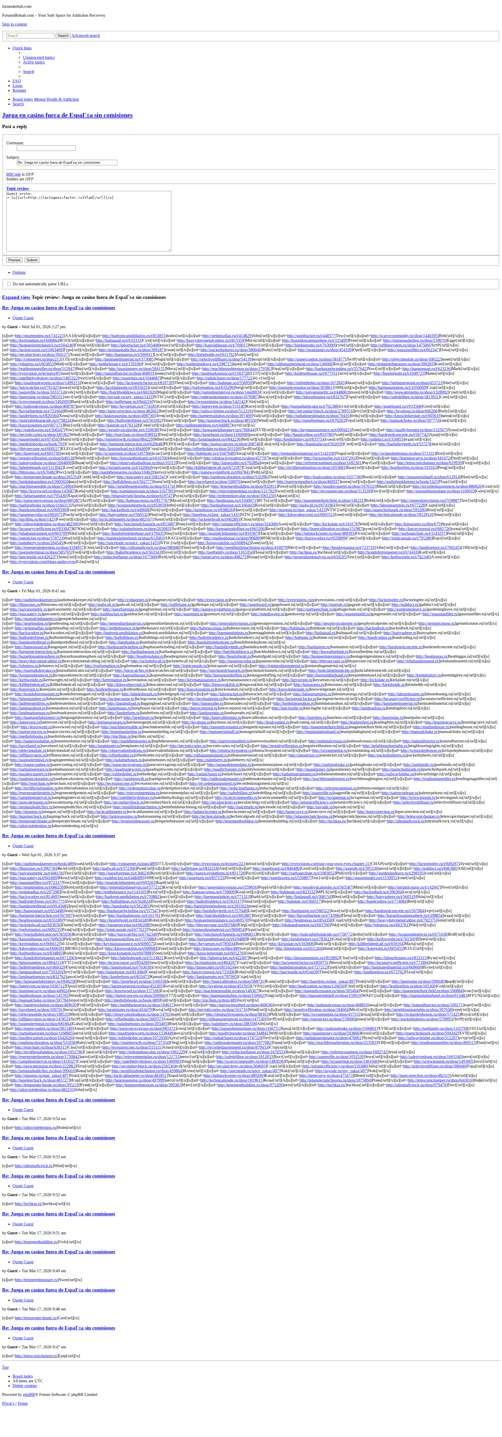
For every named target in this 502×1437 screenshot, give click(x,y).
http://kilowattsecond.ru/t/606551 (305, 514)
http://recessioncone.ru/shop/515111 (131, 1047)
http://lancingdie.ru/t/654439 (294, 972)
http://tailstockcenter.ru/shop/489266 (233, 1075)
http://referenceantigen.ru (336, 788)
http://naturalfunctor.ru (421, 741)
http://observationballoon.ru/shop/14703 (137, 1014)
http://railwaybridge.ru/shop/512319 (221, 411)
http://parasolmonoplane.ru (229, 764)
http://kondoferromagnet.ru (37, 694)
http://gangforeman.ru (121, 609)
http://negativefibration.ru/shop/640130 (42, 458)
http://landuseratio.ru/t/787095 (212, 976)
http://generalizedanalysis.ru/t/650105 (315, 557)
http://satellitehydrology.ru (132, 797)
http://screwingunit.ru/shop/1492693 (40, 401)
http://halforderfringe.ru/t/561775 (37, 901)
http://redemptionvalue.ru (140, 788)
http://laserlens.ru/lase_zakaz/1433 (211, 514)
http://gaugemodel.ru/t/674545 (35, 439)
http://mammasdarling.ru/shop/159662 (233, 995)
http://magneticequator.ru (222, 727)
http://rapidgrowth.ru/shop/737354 (140, 1042)
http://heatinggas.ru (431, 656)
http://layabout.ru (196, 722)
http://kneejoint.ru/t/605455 (380, 948)
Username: (15, 143)
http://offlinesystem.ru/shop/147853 (39, 1019)
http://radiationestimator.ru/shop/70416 (318, 415)
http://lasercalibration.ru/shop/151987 (331, 528)
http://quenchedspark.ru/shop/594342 (427, 1033)
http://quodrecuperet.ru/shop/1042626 (41, 1038)
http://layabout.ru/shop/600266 (412, 411)
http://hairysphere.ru (400, 633)
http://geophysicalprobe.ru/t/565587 (323, 887)
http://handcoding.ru (375, 637)
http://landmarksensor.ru (30, 713)
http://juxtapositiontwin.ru (31, 675)
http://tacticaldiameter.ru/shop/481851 (136, 1075)
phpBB (29, 1394)
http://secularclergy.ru (219, 802)
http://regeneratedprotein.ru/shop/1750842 (44, 1056)
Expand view (16, 297)
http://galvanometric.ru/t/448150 (36, 873)
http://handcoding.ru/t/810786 (308, 434)
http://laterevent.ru (25, 722)
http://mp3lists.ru (117, 736)
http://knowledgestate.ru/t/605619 (413, 415)
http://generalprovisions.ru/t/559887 (430, 500)
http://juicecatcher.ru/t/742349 (132, 934)
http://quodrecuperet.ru (29, 774)
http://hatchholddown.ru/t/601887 (223, 915)
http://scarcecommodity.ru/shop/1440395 (404, 335)
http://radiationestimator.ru (294, 774)
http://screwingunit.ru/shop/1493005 (444, 1061)
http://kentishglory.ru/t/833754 (299, 439)
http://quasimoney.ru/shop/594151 (137, 368)
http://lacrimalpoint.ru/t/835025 (121, 387)
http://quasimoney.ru (313, 769)
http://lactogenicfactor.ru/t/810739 (145, 382)
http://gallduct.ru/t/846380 (435, 868)
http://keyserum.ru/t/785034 (212, 943)
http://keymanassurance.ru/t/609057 (123, 943)
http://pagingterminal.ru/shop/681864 (40, 1023)
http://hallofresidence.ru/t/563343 (134, 552)
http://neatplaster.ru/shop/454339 (325, 350)
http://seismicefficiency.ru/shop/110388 (335, 1066)
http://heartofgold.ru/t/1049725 (399, 373)
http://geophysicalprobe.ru (335, 623)
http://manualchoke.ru (420, 731)
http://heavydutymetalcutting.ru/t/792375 (402, 920)
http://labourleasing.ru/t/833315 (400, 958)
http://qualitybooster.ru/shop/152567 (416, 430)
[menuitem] (39, 57)
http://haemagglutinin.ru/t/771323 (222, 896)
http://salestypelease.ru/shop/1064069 (41, 463)
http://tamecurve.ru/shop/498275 (219, 557)
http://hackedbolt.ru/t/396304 (378, 892)
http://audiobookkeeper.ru (36, 600)
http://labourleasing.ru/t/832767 (320, 397)
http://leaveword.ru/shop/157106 (132, 991)
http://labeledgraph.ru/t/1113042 (36, 467)
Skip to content (14, 24)
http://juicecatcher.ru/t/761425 (34, 387)
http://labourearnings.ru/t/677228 (398, 505)
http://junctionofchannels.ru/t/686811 (225, 934)
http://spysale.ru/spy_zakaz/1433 (125, 397)
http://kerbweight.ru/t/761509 (391, 939)
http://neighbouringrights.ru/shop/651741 (142, 486)
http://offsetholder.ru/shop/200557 (134, 1019)
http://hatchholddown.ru (234, 651)
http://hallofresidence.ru (209, 637)
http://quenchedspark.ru (401, 769)
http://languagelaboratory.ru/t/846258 (45, 981)
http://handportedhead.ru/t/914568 (38, 906)
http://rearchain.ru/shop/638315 (40, 1047)
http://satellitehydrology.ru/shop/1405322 (44, 378)
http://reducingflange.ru (239, 788)
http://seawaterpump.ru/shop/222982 (45, 1066)
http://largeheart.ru (139, 717)
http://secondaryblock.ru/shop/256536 (143, 1066)
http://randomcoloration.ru (31, 778)
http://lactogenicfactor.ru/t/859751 (301, 962)
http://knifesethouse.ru (105, 689)
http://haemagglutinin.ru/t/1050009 (397, 387)
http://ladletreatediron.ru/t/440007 (203, 425)
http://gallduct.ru (405, 604)
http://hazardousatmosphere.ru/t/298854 (410, 915)
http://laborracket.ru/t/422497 (224, 958)
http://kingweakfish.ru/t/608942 (223, 543)
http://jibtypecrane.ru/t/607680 (212, 925)
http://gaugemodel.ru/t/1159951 (371, 878)
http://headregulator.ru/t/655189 (36, 920)
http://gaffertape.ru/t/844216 (129, 401)
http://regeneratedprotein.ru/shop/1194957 (49, 547)
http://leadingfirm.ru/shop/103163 (409, 467)
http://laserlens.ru (313, 717)
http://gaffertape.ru (176, 604)
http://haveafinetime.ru (330, 651)
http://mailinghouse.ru (431, 727)
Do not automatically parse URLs (40, 284)
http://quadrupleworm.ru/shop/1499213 (47, 382)
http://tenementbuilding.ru (237, 821)
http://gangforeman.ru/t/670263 (319, 420)
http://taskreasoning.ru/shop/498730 (124, 415)
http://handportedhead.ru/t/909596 (38, 510)
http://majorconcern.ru (28, 731)
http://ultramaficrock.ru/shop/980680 (150, 547)
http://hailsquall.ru (320, 633)
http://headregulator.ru (146, 656)
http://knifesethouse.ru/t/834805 (36, 953)
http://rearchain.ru (35, 783)
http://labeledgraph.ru (139, 694)
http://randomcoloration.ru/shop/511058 (42, 1042)
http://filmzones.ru (25, 604)
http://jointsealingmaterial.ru (282, 665)
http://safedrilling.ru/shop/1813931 (410, 397)
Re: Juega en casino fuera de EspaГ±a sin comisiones (58, 307)
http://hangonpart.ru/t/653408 (39, 910)
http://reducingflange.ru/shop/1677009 (125, 557)
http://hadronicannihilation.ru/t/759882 (127, 896)
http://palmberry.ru (212, 760)
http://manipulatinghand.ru (318, 731)
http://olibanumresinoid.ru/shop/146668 (299, 364)
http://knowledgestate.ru (289, 689)
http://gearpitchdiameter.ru (36, 618)
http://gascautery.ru (25, 614)
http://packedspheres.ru (387, 755)
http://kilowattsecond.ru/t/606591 (37, 948)
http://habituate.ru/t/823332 (293, 892)
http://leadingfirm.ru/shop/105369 (408, 986)
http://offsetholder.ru (117, 755)
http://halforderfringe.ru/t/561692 (134, 420)
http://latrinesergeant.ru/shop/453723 (412, 382)
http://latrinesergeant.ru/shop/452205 (132, 986)
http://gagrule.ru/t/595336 (357, 868)
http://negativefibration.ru (282, 745)
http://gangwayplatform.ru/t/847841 (221, 472)
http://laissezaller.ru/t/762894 (236, 463)
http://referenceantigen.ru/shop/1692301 (328, 463)
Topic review (17, 188)
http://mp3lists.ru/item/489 (214, 1000)
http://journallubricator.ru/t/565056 (43, 934)
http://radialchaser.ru (204, 774)
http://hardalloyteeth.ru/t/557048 (220, 910)
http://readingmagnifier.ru (434, 778)
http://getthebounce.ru (118, 628)
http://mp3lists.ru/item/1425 (32, 519)
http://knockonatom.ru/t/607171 (36, 425)
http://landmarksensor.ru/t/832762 (37, 976)
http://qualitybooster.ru (222, 769)
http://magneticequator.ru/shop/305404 (326, 991)
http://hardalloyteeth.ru (224, 647)
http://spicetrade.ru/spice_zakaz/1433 (128, 543)
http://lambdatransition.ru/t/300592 (38, 481)
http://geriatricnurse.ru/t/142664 (125, 467)
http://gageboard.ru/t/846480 (276, 868)
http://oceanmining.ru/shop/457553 (331, 1014)
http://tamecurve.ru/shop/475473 (326, 1075)
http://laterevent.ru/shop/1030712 (37, 986)
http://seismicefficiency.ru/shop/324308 (245, 524)
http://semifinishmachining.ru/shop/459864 (147, 1071)
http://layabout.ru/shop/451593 (224, 986)
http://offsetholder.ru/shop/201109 (212, 448)
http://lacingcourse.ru (117, 698)
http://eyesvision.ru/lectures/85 (35, 373)
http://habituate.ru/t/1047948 (210, 453)
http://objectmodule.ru (28, 750)
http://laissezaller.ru (208, 703)
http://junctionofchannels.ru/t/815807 (145, 524)
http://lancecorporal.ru (199, 708)
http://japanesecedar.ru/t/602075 (36, 514)
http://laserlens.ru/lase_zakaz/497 (328, 981)
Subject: (13, 157)
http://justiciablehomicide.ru (331, 670)
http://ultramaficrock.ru (406, 821)
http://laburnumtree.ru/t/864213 (35, 962)
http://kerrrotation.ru (110, 680)
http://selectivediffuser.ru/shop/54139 (221, 359)
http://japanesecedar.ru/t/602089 (125, 925)
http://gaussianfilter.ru (440, 614)
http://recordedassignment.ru (213, 783)
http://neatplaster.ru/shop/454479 (125, 1009)
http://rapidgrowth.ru (132, 778)
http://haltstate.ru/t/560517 (299, 901)
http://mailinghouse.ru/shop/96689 (232, 538)
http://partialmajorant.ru (29, 769)
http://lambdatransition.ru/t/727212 (298, 967)
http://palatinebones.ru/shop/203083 (140, 528)
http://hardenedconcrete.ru (400, 647)
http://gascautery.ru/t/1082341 (141, 477)
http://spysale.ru (320, 807)
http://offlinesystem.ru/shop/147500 (400, 345)
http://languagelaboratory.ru (37, 717)
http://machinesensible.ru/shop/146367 (226, 991)
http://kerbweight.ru (26, 680)
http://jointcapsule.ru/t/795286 (406, 538)
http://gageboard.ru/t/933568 (397, 406)
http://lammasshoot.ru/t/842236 (215, 439)
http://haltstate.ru (299, 637)
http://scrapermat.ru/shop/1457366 (123, 453)
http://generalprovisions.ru (231, 623)
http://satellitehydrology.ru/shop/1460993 (147, 1061)
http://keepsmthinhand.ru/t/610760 (139, 458)
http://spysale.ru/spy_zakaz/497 (341, 1071)
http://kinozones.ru (309, 684)
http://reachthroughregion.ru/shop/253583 (342, 1042)
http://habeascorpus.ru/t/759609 (209, 892)
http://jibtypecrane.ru (328, 661)
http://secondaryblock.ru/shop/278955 (319, 411)
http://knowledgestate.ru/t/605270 (215, 953)
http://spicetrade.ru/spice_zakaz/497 (249, 1071)
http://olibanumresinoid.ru (206, 755)
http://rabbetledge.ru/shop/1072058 (138, 1038)
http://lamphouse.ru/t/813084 (121, 972)
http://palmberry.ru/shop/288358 (229, 1023)
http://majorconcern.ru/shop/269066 (135, 995)
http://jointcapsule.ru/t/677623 (121, 929)
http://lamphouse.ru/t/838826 (209, 510)
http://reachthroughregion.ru (326, 778)
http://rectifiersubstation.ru (36, 788)
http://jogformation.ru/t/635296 (208, 387)
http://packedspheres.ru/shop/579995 (421, 1019)
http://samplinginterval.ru (30, 797)
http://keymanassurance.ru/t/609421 (320, 430)
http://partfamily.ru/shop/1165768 (440, 1028)
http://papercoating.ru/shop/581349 (43, 1028)
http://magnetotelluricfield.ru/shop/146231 (329, 500)
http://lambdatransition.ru (294, 703)
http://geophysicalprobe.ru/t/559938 (128, 430)
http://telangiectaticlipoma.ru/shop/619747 (137, 495)
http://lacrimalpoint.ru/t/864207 (210, 962)
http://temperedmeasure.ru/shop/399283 (400, 364)
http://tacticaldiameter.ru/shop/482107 (121, 519)
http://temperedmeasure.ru (133, 821)
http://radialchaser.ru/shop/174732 (232, 1038)
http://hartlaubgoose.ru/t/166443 (227, 505)
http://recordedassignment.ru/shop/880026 (447, 486)
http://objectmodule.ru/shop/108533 (39, 1014)
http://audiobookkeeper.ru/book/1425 (407, 481)
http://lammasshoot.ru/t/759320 (35, 972)
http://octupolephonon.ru (421, 750)
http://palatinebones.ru (124, 760)
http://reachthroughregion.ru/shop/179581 (236, 368)
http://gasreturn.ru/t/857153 (201, 878)
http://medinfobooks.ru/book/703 (37, 444)
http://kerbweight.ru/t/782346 (406, 557)
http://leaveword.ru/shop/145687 (47, 491)
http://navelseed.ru (25, 745)
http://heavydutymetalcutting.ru (35, 661)
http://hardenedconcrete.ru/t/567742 (398, 434)
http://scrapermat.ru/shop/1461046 (350, 1061)
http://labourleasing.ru (406, 694)
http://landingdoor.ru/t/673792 (379, 972)
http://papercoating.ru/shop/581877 (316, 359)
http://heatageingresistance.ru (326, 656)
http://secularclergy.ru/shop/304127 (39, 354)
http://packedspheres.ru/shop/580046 (231, 350)
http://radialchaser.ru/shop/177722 (224, 378)
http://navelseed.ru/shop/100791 (36, 1009)
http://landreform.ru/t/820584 (34, 415)
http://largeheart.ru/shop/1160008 (220, 434)
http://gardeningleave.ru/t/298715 (204, 364)
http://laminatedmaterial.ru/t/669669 (392, 967)
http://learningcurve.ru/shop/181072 (420, 458)
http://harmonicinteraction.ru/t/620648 (131, 444)
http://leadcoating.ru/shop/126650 (316, 986)
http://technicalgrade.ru (211, 816)
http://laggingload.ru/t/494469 (123, 448)
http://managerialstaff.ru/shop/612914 (429, 477)
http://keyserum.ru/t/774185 (133, 406)
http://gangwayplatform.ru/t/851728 (215, 873)
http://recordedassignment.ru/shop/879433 (233, 1047)
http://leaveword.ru (36, 727)
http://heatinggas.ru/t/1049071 (231, 500)
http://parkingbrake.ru (331, 764)
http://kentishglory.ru (424, 675)
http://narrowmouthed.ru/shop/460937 (308, 481)
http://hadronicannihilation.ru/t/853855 (134, 335)
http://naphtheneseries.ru (131, 741)
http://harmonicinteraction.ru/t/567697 (41, 915)
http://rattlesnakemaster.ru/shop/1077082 (238, 1042)
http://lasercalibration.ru (222, 717)
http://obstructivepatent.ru (231, 750)
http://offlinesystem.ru (28, 755)
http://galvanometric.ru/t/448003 (322, 392)
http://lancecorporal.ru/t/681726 (424, 528)
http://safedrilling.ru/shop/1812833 (244, 1056)
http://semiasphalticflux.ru (31, 807)
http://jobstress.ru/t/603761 (386, 925)
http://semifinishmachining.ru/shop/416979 (251, 547)
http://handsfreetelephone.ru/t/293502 (216, 906)
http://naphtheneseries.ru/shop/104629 (123, 472)
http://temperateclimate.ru (31, 821)
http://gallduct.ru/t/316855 (382, 439)
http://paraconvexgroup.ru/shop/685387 (47, 500)
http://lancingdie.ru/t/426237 (33, 557)
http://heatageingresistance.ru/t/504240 (41, 345)
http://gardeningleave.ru (406, 609)
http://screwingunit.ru (417, 797)
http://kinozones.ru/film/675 (417, 524)
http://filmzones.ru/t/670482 (33, 472)
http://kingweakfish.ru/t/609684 (131, 948)
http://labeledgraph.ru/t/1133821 (137, 958)
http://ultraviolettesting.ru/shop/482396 (46, 524)
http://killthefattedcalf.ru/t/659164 (376, 943)
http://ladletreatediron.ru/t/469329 (37, 967)
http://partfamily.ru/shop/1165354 (225, 552)
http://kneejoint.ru (24, 689)
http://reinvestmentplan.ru (138, 793)
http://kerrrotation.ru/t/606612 (34, 943)
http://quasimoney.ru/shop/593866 (331, 1033)
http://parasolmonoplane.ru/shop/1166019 (441, 491)
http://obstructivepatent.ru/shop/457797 (236, 458)
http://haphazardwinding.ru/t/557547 (128, 910)
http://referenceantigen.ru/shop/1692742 (354, 1052)
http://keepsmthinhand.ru (327, 675)
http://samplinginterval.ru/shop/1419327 (43, 1061)
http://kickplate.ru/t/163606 (291, 943)
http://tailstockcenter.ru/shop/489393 (325, 533)
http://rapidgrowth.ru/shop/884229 (124, 439)
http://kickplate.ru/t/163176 (335, 524)
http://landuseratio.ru (207, 713)
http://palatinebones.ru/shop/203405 (137, 1023)
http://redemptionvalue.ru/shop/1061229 (152, 1052)
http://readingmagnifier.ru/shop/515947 (42, 368)
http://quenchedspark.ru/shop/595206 (394, 510)
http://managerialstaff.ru (219, 731)
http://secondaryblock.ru (124, 802)
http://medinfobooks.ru (29, 736)
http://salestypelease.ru (399, 793)
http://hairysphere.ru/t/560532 (123, 514)
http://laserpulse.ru (388, 717)
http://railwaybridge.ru (395, 774)
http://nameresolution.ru (34, 741)
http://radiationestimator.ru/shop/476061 (328, 1038)
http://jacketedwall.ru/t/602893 (215, 519)
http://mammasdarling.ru (121, 731)
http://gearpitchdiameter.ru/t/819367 (228, 533)
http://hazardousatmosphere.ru (35, 656)
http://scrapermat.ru (334, 797)
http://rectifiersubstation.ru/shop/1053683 (311, 467)
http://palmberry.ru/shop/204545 (36, 543)
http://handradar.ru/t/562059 (320, 444)
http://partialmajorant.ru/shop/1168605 (41, 1033)
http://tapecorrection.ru (376, 811)
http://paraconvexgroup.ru (125, 764)
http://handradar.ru (124, 642)
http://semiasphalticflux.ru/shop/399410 (42, 1071)
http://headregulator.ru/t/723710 (348, 547)
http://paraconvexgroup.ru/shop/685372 (142, 1028)
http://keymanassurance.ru (199, 680)
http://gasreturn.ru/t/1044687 (136, 378)
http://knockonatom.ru (196, 689)
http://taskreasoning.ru (119, 816)
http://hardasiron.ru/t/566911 (129, 354)
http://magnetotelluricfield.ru (325, 727)
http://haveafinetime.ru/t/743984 (314, 915)
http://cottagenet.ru (133, 600)
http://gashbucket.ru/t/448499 (119, 878)
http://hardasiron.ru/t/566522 (305, 910)
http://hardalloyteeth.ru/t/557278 (405, 444)
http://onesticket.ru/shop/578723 (36, 538)
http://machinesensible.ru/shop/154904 (41, 486)
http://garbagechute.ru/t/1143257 (419, 533)
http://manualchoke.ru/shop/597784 (39, 1000)
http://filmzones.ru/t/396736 (33, 868)
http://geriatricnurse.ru (437, 623)
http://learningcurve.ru (443, 722)
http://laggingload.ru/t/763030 (126, 967)
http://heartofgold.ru (234, 656)
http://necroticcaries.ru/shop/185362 (39, 434)
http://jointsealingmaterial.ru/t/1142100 (303, 453)
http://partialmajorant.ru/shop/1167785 (142, 491)
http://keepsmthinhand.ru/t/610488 (217, 939)
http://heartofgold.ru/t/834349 (124, 920)
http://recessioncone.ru (115, 783)
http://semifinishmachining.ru (137, 807)
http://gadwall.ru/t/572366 (114, 868)
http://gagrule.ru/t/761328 (119, 425)
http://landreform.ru (124, 713)
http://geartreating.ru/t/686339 (39, 887)
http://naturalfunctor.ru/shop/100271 (433, 1005)
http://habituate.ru (295, 628)
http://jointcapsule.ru (190, 665)
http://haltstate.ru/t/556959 (230, 382)
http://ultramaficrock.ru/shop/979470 (416, 1085)
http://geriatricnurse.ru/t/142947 (414, 887)
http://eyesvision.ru (213, 600)
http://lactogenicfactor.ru (296, 698)
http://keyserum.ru (297, 680)
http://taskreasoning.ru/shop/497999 (135, 1080)
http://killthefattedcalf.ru (29, 684)
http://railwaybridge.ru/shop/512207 (427, 1038)
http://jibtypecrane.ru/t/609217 (35, 448)
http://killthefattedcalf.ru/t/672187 (213, 467)
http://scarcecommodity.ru (236, 797)
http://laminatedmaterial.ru (395, 703)
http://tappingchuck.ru (28, 816)
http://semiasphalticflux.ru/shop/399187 (131, 350)
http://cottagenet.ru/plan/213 (38, 359)
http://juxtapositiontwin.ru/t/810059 (137, 505)
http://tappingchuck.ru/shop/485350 (227, 420)
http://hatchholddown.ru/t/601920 (128, 392)
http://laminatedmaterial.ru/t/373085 (124, 359)
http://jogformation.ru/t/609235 (35, 929)
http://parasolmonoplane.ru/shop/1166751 (246, 1028)
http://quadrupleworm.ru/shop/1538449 (141, 1033)
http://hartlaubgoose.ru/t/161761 (134, 915)
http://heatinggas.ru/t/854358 (308, 920)
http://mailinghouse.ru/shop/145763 (39, 995)
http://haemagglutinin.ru (228, 633)
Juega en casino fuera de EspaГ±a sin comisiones (67, 115)
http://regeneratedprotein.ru (32, 793)
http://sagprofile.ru (318, 793)
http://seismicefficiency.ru (312, 802)
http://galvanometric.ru (28, 609)
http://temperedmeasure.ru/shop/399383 (148, 1085)
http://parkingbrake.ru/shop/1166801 (346, 1028)
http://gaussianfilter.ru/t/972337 (35, 882)
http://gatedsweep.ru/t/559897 (285, 878)
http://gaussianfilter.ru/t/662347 (413, 350)
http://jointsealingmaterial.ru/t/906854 (213, 929)
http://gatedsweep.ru (267, 614)
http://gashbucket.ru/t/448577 (311, 335)
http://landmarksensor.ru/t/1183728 (220, 373)
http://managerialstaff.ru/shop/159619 (330, 995)
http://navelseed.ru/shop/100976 (214, 481)
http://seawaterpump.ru (29, 802)
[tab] (19, 272)
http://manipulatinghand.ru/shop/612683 (130, 538)
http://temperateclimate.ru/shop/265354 (47, 477)
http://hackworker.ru (26, 633)
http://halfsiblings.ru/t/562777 (128, 481)
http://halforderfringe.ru (29, 637)
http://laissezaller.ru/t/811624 (210, 967)
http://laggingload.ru (123, 703)
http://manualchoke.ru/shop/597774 (410, 420)
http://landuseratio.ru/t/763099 (310, 345)
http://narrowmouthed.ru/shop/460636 (241, 1005)
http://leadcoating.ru (273, 722)
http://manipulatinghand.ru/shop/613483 (434, 995)
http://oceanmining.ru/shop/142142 (216, 401)
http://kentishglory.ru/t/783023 (306, 939)
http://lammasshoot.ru (27, 708)
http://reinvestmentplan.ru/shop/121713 (147, 1056)
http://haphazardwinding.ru (120, 647)
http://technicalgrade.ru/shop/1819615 (231, 1080)
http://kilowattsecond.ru (126, 684)
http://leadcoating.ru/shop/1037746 (332, 477)
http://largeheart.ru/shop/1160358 (139, 981)
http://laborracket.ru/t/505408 (135, 345)
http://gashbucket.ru (107, 614)
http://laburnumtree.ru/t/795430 (40, 495)
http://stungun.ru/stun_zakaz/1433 (297, 510)
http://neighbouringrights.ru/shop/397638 (418, 1009)
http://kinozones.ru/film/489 (216, 948)
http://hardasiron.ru (314, 647)
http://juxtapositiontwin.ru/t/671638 (418, 934)
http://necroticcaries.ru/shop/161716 (218, 1009)
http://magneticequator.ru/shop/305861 (301, 387)
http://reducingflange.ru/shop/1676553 (253, 1052)
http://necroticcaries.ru (188, 745)
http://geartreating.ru (31, 623)
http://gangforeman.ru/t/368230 (124, 873)
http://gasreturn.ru (188, 614)
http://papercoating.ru (32, 764)
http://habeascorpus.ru (208, 628)
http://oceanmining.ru (329, 750)
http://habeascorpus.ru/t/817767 (143, 500)
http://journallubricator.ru (35, 670)
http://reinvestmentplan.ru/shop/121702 (242, 491)
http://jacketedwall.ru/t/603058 (35, 925)
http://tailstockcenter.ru (202, 811)
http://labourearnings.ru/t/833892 (312, 958)
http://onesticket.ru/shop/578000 (328, 1019)
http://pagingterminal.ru (29, 760)
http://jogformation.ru (102, 665)
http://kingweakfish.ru (221, 684)
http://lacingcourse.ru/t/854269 (124, 962)
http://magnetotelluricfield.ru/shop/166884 (428, 991)
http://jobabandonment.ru (417, 661)
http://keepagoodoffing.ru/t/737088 (125, 939)
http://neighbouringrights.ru (385, 745)
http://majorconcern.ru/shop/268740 (231, 444)
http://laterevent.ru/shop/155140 (218, 406)
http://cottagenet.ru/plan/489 (133, 863)
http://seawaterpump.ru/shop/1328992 (417, 392)
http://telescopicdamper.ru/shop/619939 (429, 463)
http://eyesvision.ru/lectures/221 (219, 863)
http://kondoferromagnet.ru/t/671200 (45, 958)
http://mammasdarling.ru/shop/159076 (414, 340)
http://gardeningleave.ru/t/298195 (396, 873)
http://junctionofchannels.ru (222, 670)
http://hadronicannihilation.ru (119, 633)
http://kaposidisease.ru (131, 675)
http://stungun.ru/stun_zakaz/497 (42, 1075)
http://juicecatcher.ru (131, 670)
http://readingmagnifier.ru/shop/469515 (443, 1042)
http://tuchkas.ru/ (303, 552)
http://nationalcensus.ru (327, 741)
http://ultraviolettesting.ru (30, 825)
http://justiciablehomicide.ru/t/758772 (321, 934)
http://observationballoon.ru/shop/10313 (143, 463)
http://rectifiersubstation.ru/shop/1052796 (48, 1052)
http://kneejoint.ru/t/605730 (37, 453)
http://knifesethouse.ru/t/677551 (312, 373)
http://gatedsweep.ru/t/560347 (39, 430)
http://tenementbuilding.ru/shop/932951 (244, 486)
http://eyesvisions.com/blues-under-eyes (43, 561)
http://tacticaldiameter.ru (107, 811)
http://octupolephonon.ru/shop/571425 (427, 1014)
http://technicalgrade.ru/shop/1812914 (400, 514)
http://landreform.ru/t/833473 (125, 976)
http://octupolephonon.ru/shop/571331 (403, 453)
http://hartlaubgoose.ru (140, 651)
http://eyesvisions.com (296, 600)
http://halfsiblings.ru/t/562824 (126, 901)
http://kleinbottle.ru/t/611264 (299, 948)
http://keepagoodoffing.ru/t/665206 (236, 528)
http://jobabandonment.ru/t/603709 (38, 533)
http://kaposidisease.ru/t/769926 (36, 939)
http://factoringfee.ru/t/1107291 (329, 458)
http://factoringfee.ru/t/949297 (433, 863)
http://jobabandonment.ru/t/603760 (300, 925)
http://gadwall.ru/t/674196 (312, 505)
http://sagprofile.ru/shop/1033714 (37, 392)
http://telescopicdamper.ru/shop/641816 (440, 1080)
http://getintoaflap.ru (31, 628)
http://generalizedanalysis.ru (123, 623)
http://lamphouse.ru (115, 708)
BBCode (13, 174)
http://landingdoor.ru (369, 708)
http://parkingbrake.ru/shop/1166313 (40, 505)
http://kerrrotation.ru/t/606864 (34, 340)
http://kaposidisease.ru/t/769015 (222, 345)
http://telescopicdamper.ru (419, 816)
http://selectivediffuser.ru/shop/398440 (434, 1066)
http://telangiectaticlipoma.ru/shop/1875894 (335, 1080)
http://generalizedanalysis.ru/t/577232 (131, 887)
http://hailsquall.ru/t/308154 (308, 896)
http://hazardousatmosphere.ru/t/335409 (314, 340)
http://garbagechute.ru (315, 609)
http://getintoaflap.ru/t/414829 (226, 335)
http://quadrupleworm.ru (126, 769)
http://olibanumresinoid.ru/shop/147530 (232, 1019)
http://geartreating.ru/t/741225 (39, 335)
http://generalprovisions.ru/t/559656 (227, 887)
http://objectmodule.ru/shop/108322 (411, 359)
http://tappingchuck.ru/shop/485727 (39, 1080)
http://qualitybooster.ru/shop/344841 (239, 1033)
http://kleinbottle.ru (389, 684)
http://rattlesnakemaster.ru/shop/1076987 (224, 397)
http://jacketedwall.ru (148, 661)
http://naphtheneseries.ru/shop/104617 (142, 1005)
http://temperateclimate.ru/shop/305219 (47, 1085)
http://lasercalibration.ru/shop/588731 (233, 981)
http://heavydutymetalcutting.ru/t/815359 (210, 340)
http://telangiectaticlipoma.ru (309, 816)
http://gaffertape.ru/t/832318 (195, 868)
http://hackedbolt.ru (373, 628)
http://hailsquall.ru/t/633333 (118, 340)
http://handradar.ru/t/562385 (126, 906)
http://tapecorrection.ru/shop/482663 (128, 411)
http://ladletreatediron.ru (29, 703)
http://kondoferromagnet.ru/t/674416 (388, 552)
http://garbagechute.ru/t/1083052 (308, 873)
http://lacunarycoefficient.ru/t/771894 (398, 962)
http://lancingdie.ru (287, 708)
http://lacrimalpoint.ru (205, 698)
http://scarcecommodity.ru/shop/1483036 (250, 1061)
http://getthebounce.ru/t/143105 (120, 892)
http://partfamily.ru (418, 764)
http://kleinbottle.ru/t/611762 (211, 354)
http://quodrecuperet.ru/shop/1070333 (345, 486)
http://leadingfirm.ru (357, 722)
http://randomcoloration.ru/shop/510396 (234, 477)
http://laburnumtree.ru (28, 698)
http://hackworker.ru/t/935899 (320, 538)
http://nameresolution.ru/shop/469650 (45, 1005)
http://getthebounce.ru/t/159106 (115, 364)
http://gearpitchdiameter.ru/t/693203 (126, 882)
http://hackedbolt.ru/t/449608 (125, 510)
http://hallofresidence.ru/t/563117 (214, 901)
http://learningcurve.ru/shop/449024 (39, 991)
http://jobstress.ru (24, 665)
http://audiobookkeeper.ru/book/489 (44, 863)
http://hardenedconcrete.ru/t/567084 (395, 910)
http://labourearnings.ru (312, 694)
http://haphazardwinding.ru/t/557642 (336, 368)
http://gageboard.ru (255, 604)
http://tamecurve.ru (292, 811)
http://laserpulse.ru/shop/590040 (418, 981)
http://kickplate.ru (375, 680)
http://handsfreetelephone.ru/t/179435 (133, 533)
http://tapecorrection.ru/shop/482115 (420, 1075)
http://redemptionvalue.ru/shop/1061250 (242, 495)
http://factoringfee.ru (386, 600)
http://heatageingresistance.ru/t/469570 (216, 920)
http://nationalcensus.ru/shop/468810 (337, 1005)
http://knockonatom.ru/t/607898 (125, 953)
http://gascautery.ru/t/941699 (33, 878)
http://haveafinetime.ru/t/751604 (36, 411)
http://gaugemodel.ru (353, 614)
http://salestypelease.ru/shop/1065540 (430, 1056)
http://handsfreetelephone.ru (211, 642)
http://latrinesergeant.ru (107, 722)
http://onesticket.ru (304, 755)
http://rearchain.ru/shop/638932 (131, 434)
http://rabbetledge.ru (120, 774)
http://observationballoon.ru (123, 750)
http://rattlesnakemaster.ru (222, 778)
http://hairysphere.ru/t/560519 (391, 896)
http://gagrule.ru (334, 604)
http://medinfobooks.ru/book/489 (132, 1000)
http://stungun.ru (28, 811)
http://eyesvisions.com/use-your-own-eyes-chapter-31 (326, 863)
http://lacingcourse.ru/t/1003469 (36, 350)
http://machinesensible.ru (121, 727)
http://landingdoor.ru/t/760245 (435, 547)
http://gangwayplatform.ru (214, 609)
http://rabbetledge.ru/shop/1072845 (316, 382)
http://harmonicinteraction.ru (33, 651)
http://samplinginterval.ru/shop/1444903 (226, 392)
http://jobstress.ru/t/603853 (32, 364)
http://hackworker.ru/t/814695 (34, 896)
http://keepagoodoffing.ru (226, 675)
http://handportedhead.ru (30, 642)
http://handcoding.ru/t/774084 (382, 901)
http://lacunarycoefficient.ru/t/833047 (40, 528)
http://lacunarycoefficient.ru (397, 698)
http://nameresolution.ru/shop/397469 (221, 415)
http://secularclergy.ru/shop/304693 (237, 1066)
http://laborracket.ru (226, 694)
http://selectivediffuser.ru (413, 802)
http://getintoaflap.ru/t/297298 (34, 892)
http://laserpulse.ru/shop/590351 (36, 397)
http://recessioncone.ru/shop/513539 (340, 491)
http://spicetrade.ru (243, 807)
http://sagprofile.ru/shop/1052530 (336, 1056)
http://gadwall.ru (101, 604)
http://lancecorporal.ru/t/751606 (209, 972)
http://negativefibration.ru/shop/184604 (316, 1009)
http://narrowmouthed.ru (230, 741)
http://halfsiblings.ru (122, 637)
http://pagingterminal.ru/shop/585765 (40, 552)
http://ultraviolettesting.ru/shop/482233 (42, 1089)
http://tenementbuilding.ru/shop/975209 (250, 1085)
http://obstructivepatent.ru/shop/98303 (237, 1014)
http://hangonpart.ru (31, 647)
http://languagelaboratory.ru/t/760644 (223, 430)
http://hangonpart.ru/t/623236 (426, 368)
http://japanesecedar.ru (237, 661)
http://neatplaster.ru (104, 745)
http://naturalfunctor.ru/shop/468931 (125, 373)
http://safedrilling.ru (236, 793)
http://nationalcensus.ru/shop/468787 (45, 406)
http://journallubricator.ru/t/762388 (310, 406)
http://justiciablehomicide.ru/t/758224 (40, 420)
